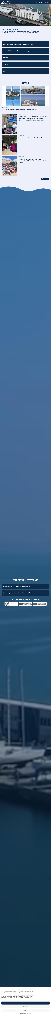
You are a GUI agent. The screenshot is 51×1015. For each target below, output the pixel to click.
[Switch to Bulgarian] (45, 2)
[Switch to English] (48, 2)
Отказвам (25, 1006)
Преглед (25, 1010)
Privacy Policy (28, 1013)
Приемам (25, 1003)
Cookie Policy (22, 1013)
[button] (49, 989)
